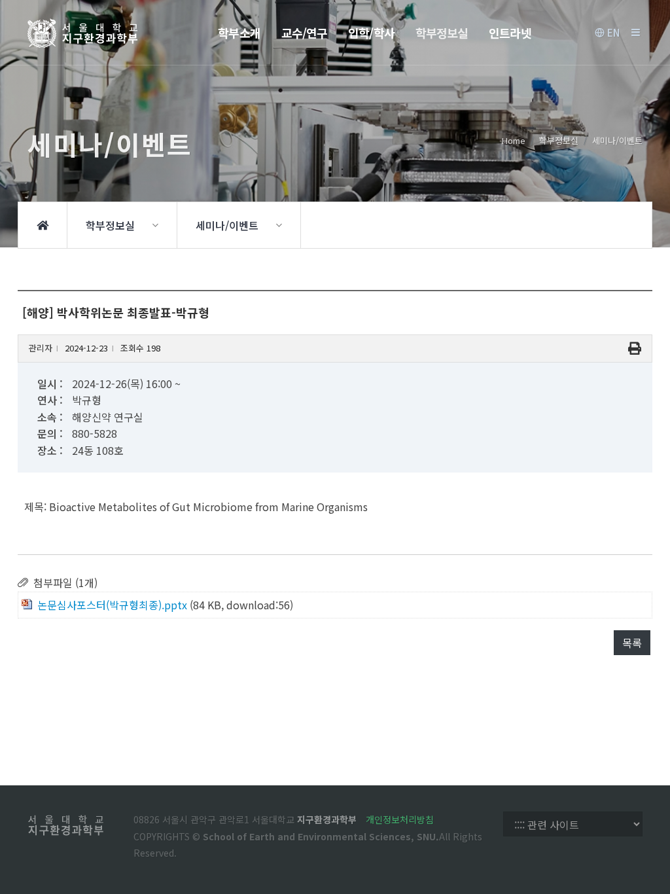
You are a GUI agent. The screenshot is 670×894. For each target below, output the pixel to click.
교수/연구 (304, 32)
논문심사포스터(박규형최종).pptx (112, 605)
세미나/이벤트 (617, 140)
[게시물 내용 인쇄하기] (634, 348)
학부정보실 (441, 32)
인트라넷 (510, 32)
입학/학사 (371, 32)
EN (612, 32)
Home (513, 140)
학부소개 (239, 32)
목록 (632, 643)
